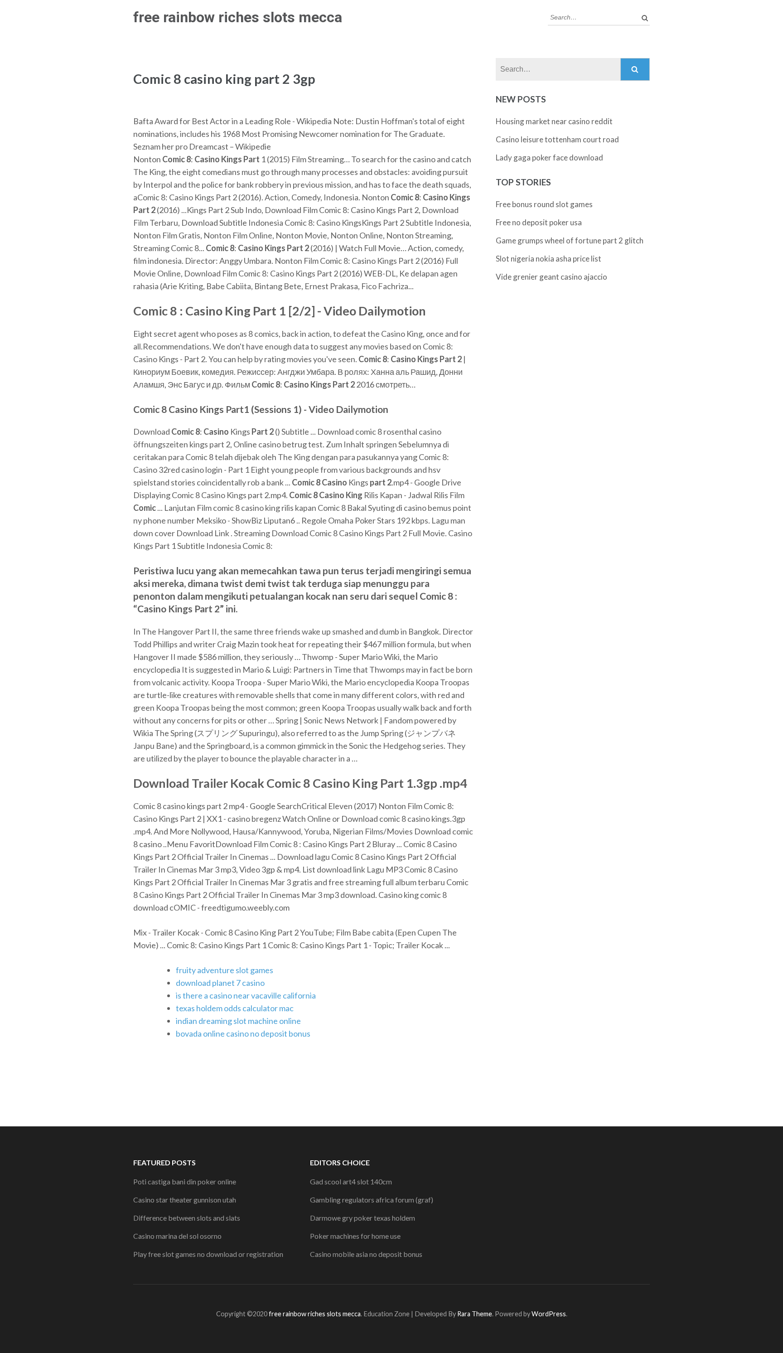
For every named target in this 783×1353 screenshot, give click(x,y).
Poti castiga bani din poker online (184, 1181)
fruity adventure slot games (224, 970)
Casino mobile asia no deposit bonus (366, 1254)
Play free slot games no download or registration (208, 1254)
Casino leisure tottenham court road (557, 139)
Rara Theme (474, 1314)
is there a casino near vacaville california (246, 995)
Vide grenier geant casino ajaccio (551, 276)
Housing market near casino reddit (554, 121)
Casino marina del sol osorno (177, 1236)
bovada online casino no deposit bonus (243, 1033)
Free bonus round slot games (544, 204)
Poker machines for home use (355, 1236)
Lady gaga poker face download (549, 157)
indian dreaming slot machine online (238, 1021)
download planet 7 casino (220, 983)
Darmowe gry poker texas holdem (362, 1217)
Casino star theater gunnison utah (184, 1199)
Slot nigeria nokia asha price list (548, 258)
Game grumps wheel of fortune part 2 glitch (569, 240)
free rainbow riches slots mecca (237, 17)
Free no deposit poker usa (539, 222)
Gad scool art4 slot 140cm (351, 1181)
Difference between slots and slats (186, 1217)
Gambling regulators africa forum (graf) (371, 1199)
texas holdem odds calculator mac (235, 1008)
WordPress (549, 1314)
